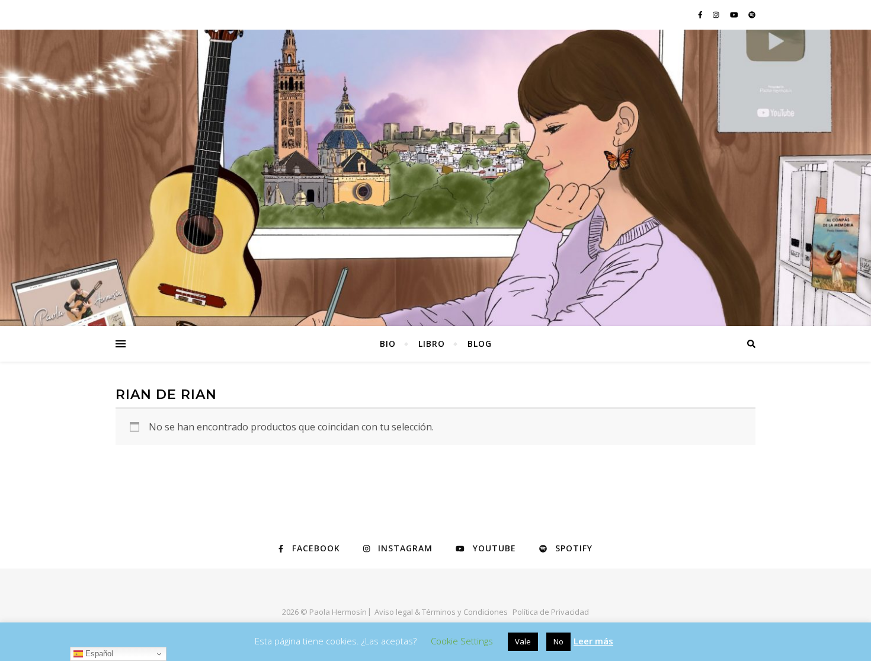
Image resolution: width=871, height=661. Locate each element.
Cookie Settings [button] (462, 641)
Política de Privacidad (551, 611)
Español (98, 653)
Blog (479, 343)
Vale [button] (523, 641)
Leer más (593, 641)
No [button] (558, 641)
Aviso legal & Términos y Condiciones (441, 611)
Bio (388, 343)
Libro (431, 343)
